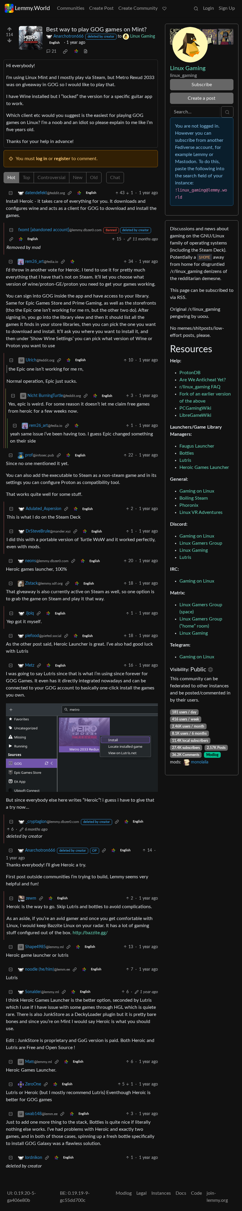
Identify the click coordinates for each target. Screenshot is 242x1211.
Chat (115, 177)
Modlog (212, 755)
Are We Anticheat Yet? (202, 379)
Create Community (138, 8)
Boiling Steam (193, 498)
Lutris (185, 460)
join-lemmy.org (217, 1197)
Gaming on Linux (196, 491)
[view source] (85, 51)
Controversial (51, 177)
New (78, 177)
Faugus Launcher (196, 446)
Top (26, 177)
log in (41, 158)
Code (196, 1193)
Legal (141, 1193)
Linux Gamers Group (200, 543)
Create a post (201, 98)
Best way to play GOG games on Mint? (96, 30)
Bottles (186, 453)
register (62, 158)
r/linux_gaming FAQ (199, 387)
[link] (65, 51)
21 (54, 51)
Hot (11, 177)
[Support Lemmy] (164, 8)
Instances (161, 1193)
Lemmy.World (32, 8)
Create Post (101, 8)
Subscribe (202, 84)
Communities (70, 8)
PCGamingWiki (195, 408)
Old (94, 177)
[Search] (196, 8)
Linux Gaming (193, 550)
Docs (181, 1193)
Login (208, 8)
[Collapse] (10, 193)
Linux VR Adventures (201, 512)
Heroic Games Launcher (204, 467)
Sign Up (227, 8)
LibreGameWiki (195, 415)
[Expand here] (30, 38)
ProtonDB (189, 372)
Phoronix (188, 505)
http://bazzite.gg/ (90, 932)
